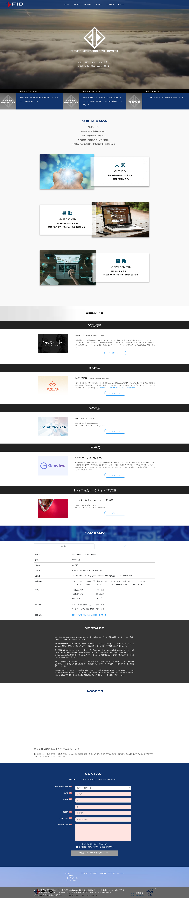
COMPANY (88, 4)
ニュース (65, 91)
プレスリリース (4, 91)
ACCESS (99, 4)
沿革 (124, 546)
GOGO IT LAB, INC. (79, 615)
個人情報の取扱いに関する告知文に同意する (96, 847)
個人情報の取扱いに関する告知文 (93, 844)
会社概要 (64, 546)
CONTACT (110, 4)
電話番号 (67, 812)
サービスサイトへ (115, 353)
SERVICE (76, 4)
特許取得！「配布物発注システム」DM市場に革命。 (118, 388)
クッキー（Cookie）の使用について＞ (48, 895)
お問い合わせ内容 (65, 825)
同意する (139, 893)
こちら (96, 890)
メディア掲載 (71, 880)
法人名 (68, 793)
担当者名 (67, 799)
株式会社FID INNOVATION (96, 615)
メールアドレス (65, 818)
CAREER (121, 4)
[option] (67, 99)
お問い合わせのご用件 (63, 786)
